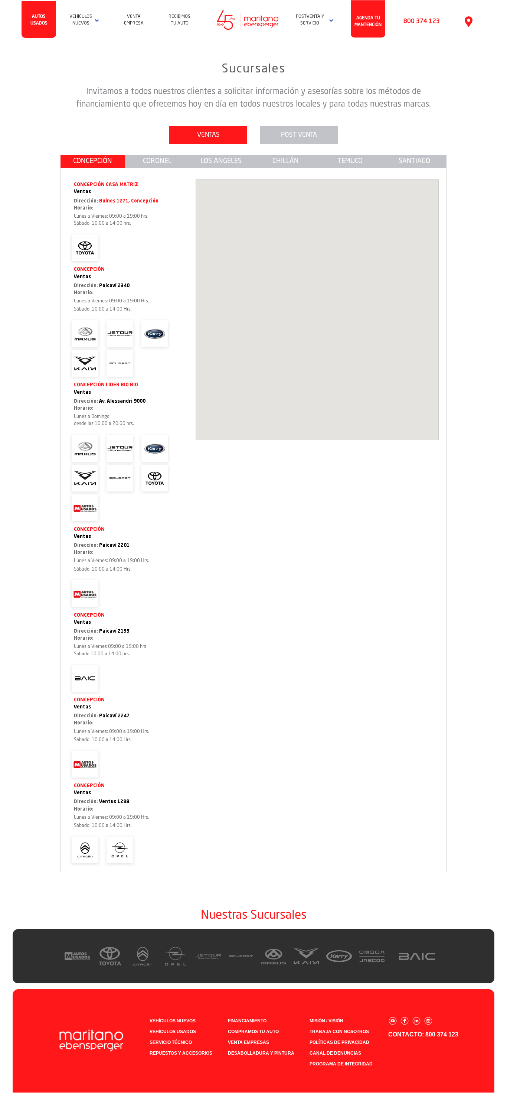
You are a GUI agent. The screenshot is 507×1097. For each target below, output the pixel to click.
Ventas (208, 135)
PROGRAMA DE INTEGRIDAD (341, 1064)
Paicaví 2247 (114, 716)
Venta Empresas (248, 1042)
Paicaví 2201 (114, 545)
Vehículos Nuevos (173, 1020)
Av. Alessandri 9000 (122, 401)
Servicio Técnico (171, 1042)
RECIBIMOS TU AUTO (179, 20)
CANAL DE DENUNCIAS (335, 1053)
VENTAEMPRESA (134, 20)
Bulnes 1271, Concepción (128, 201)
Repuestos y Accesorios (181, 1053)
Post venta (299, 135)
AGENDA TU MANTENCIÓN (368, 21)
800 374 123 (421, 22)
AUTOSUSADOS (39, 20)
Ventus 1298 (114, 801)
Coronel (157, 161)
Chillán (285, 161)
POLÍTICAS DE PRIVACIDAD (339, 1042)
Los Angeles (221, 161)
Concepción (92, 161)
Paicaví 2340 (114, 285)
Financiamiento (247, 1020)
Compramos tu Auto (253, 1031)
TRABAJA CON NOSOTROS (339, 1031)
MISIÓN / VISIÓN (326, 1020)
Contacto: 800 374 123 (423, 1034)
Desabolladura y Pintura (261, 1053)
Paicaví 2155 (114, 631)
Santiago (414, 161)
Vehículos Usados (173, 1031)
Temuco (350, 161)
